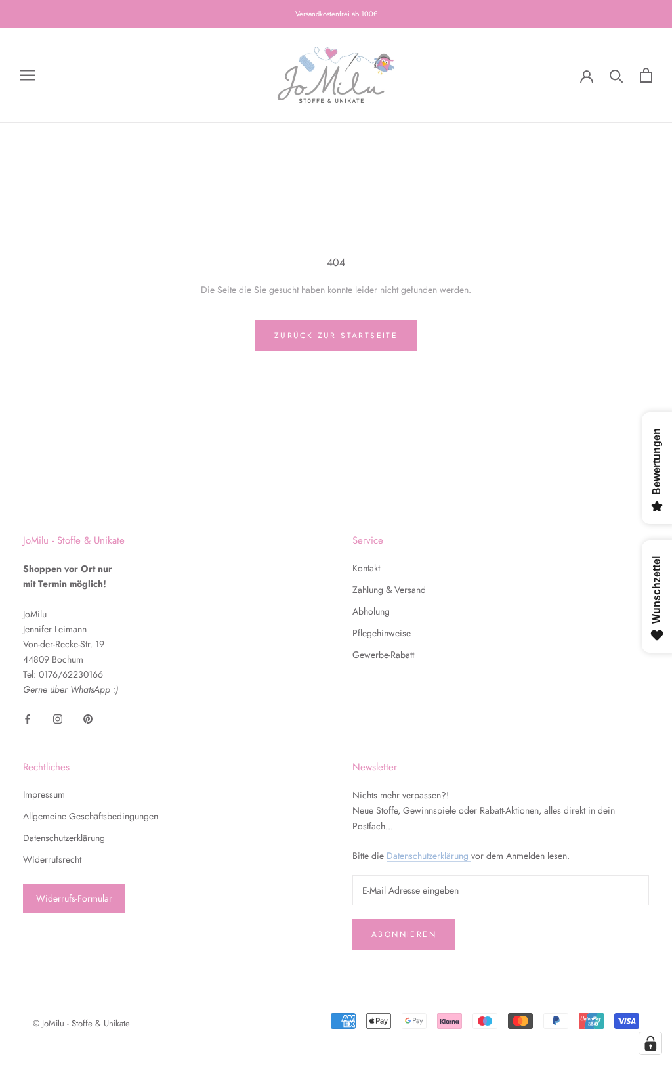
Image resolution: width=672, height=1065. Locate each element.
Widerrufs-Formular (74, 898)
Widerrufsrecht (52, 859)
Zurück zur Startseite (336, 335)
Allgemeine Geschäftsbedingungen (90, 816)
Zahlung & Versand (389, 589)
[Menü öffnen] (27, 75)
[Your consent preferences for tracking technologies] (650, 1043)
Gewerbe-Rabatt (383, 654)
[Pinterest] (88, 718)
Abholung (371, 611)
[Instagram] (57, 718)
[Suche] (616, 75)
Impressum (44, 794)
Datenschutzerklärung (64, 837)
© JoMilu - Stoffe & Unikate (81, 1023)
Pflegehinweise (381, 633)
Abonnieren (403, 934)
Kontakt (366, 568)
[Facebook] (27, 718)
